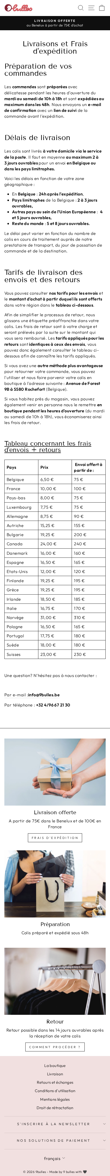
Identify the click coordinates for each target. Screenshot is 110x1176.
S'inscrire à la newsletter (53, 1124)
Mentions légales (55, 1099)
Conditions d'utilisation (55, 1090)
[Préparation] (55, 883)
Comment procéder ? (55, 1047)
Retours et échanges (55, 1082)
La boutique (55, 1065)
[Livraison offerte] (55, 772)
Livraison (55, 1074)
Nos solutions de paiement (54, 1140)
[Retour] (55, 981)
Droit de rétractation (55, 1107)
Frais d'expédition (55, 838)
